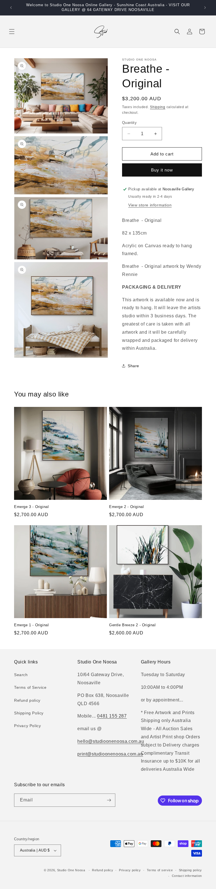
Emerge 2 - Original (126, 507)
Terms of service (160, 870)
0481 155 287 (112, 716)
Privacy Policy (27, 725)
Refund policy (27, 700)
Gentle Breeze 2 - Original (132, 625)
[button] (12, 31)
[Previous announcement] (11, 7)
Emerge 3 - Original (31, 507)
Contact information (187, 875)
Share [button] (133, 366)
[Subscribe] (109, 800)
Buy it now (162, 170)
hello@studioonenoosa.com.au (110, 741)
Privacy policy (130, 870)
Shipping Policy (29, 713)
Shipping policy (190, 870)
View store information (150, 205)
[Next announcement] (205, 7)
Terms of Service (30, 687)
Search (21, 674)
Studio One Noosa (71, 870)
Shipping (157, 107)
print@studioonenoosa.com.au (110, 754)
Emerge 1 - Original (31, 625)
